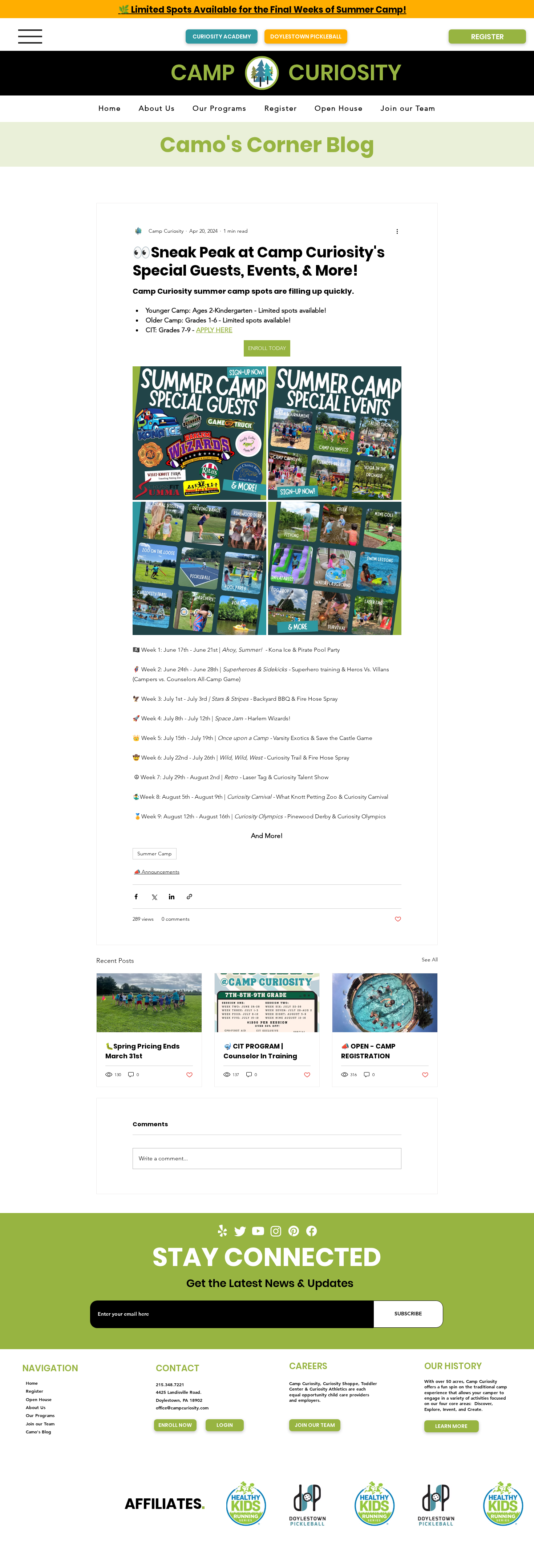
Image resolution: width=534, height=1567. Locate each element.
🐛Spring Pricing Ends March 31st (142, 1051)
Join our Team (40, 1423)
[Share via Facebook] (136, 896)
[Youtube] (258, 1231)
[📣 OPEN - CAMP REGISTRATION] (384, 1002)
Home (32, 1383)
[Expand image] (199, 433)
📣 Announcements (156, 871)
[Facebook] (311, 1231)
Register (34, 1391)
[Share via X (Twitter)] (153, 896)
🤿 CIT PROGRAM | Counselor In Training (260, 1051)
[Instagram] (276, 1231)
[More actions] (397, 231)
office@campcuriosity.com (182, 1408)
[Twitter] (240, 1231)
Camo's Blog (38, 1431)
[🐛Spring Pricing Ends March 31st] (149, 1002)
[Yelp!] (222, 1231)
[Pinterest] (294, 1231)
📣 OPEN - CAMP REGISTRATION (368, 1051)
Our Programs (40, 1415)
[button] (30, 36)
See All (430, 959)
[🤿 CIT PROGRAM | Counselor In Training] (267, 1002)
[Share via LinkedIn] (171, 896)
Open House (39, 1399)
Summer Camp (154, 853)
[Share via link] (189, 896)
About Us (35, 1407)
